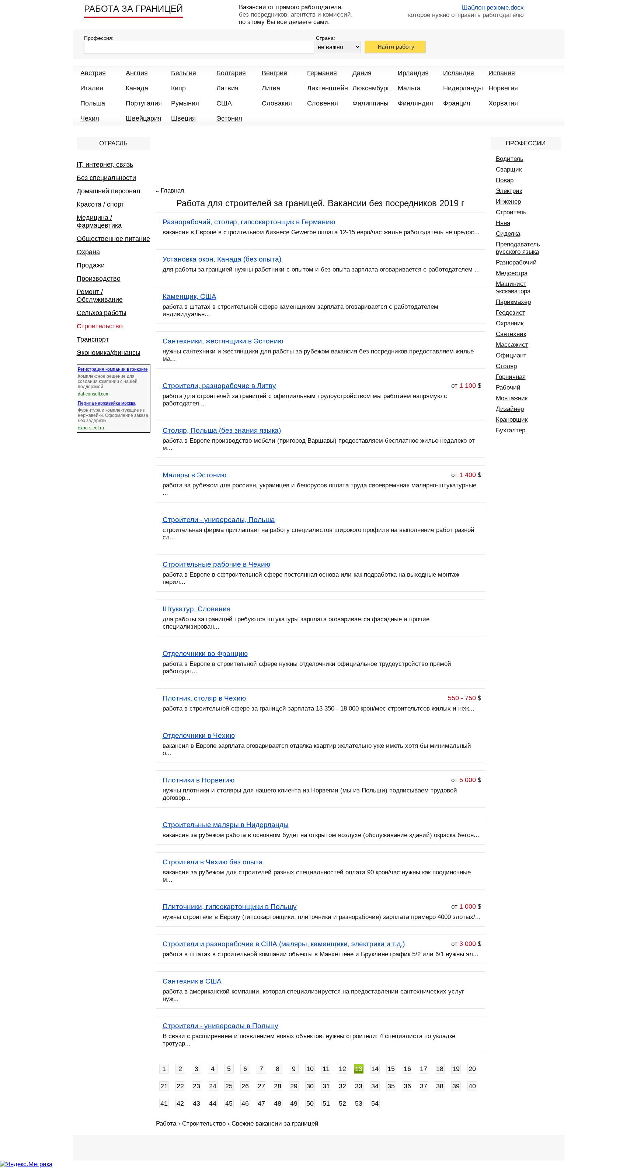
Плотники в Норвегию (198, 780)
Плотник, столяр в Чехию (204, 698)
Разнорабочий (516, 262)
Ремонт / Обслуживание (100, 295)
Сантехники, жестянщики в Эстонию (223, 341)
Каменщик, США (189, 296)
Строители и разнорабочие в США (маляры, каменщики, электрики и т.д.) (284, 944)
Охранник (509, 323)
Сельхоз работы (101, 313)
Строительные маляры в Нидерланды (226, 825)
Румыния (185, 103)
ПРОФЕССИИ (526, 143)
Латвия (227, 88)
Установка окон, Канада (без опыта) (222, 259)
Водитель (509, 158)
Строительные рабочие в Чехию (216, 564)
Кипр (178, 88)
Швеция (183, 118)
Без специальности (106, 178)
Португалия (144, 103)
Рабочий (508, 387)
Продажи (91, 265)
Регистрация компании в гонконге (113, 369)
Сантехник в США (192, 981)
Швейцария (143, 118)
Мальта (409, 88)
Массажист (512, 344)
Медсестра (512, 273)
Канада (137, 88)
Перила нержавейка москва (107, 403)
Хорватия (503, 103)
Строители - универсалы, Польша (219, 519)
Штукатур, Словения (196, 609)
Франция (456, 103)
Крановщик (512, 419)
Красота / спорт (100, 204)
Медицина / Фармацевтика (99, 221)
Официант (511, 355)
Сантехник (511, 334)
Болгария (231, 73)
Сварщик (509, 169)
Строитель (511, 212)
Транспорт (93, 339)
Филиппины (370, 103)
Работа (166, 1123)
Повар (505, 180)
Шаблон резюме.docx (493, 7)
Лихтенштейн (327, 88)
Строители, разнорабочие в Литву (219, 386)
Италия (91, 88)
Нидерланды (463, 88)
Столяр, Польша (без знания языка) (222, 430)
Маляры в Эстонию (194, 475)
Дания (362, 73)
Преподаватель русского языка (518, 248)
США (224, 103)
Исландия (458, 73)
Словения (322, 103)
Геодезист (510, 312)
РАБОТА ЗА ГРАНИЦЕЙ (133, 9)
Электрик (509, 190)
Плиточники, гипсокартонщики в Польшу (230, 906)
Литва (271, 88)
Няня (503, 223)
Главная (172, 190)
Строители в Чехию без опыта (213, 862)
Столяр (506, 366)
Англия (137, 73)
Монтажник (512, 398)
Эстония (229, 118)
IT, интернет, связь (105, 164)
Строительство (100, 326)
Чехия (89, 118)
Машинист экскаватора (513, 287)
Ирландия (413, 73)
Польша (92, 103)
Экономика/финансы (108, 352)
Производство (99, 278)
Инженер (508, 201)
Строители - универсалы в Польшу (220, 1026)
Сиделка (508, 233)
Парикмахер (513, 301)
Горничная (511, 376)
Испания (501, 73)
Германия (322, 73)
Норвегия (503, 88)
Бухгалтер (510, 430)
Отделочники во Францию (205, 653)
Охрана (88, 252)
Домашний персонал (108, 191)
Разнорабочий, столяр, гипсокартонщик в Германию (249, 222)
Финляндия (415, 103)
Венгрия (274, 73)
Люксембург (371, 88)
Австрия (93, 73)
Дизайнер (510, 408)
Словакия (277, 103)
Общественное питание (113, 238)
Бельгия (183, 73)
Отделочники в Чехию (199, 735)
